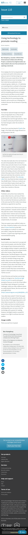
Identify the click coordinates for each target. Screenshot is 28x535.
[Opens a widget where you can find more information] (22, 532)
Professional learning (6, 468)
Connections (4, 472)
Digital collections (5, 461)
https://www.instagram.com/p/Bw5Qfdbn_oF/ (14, 292)
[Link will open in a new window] (7, 526)
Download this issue (14, 33)
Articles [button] (6, 27)
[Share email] (2, 372)
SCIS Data (3, 457)
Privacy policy (4, 494)
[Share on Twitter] (2, 364)
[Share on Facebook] (2, 360)
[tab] (14, 27)
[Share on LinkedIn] (2, 368)
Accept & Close (14, 532)
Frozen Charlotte (9, 227)
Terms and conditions (6, 492)
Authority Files (4, 459)
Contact (3, 485)
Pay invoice (3, 474)
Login (19, 3)
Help (2, 483)
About (2, 481)
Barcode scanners (5, 470)
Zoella (20, 128)
